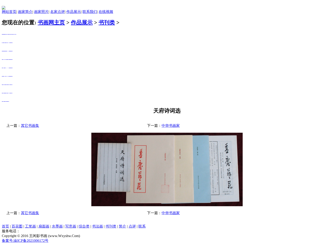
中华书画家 (171, 125)
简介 (122, 226)
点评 (132, 226)
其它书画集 (30, 125)
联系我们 (89, 12)
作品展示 (73, 12)
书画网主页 (51, 22)
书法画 (97, 226)
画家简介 (25, 12)
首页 (5, 226)
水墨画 (57, 226)
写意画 (70, 226)
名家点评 (57, 12)
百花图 (17, 226)
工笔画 (30, 226)
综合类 (84, 226)
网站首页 (9, 12)
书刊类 (107, 22)
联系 (142, 226)
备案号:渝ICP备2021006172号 (25, 241)
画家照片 (41, 12)
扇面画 (43, 226)
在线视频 (106, 12)
